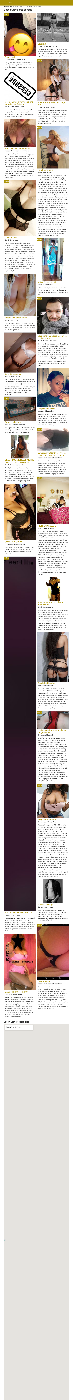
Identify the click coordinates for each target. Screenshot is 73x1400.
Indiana (28, 6)
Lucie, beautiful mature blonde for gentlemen (52, 731)
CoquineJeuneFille (46, 408)
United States (19, 6)
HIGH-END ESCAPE (47, 526)
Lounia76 (42, 44)
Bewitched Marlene (47, 683)
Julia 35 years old (13, 374)
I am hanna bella (45, 170)
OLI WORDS (8, 3)
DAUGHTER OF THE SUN (16, 992)
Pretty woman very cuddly (17, 148)
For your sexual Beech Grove (18, 912)
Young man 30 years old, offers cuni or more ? (52, 337)
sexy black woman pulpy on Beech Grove (51, 603)
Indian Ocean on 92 (47, 282)
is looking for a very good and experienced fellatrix (19, 103)
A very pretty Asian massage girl (51, 103)
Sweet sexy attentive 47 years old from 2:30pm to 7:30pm (52, 454)
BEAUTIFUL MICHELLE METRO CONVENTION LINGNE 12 (19, 461)
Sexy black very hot (47, 819)
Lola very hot (11, 237)
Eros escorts (8, 6)
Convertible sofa (13, 422)
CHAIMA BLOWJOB (14, 542)
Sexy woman (44, 981)
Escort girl (10, 57)
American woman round (16, 317)
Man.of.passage (45, 904)
